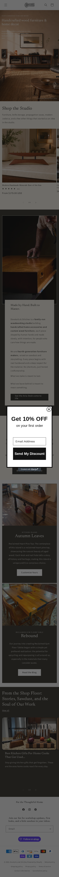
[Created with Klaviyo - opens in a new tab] (29, 469)
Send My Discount (30, 454)
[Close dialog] (49, 409)
